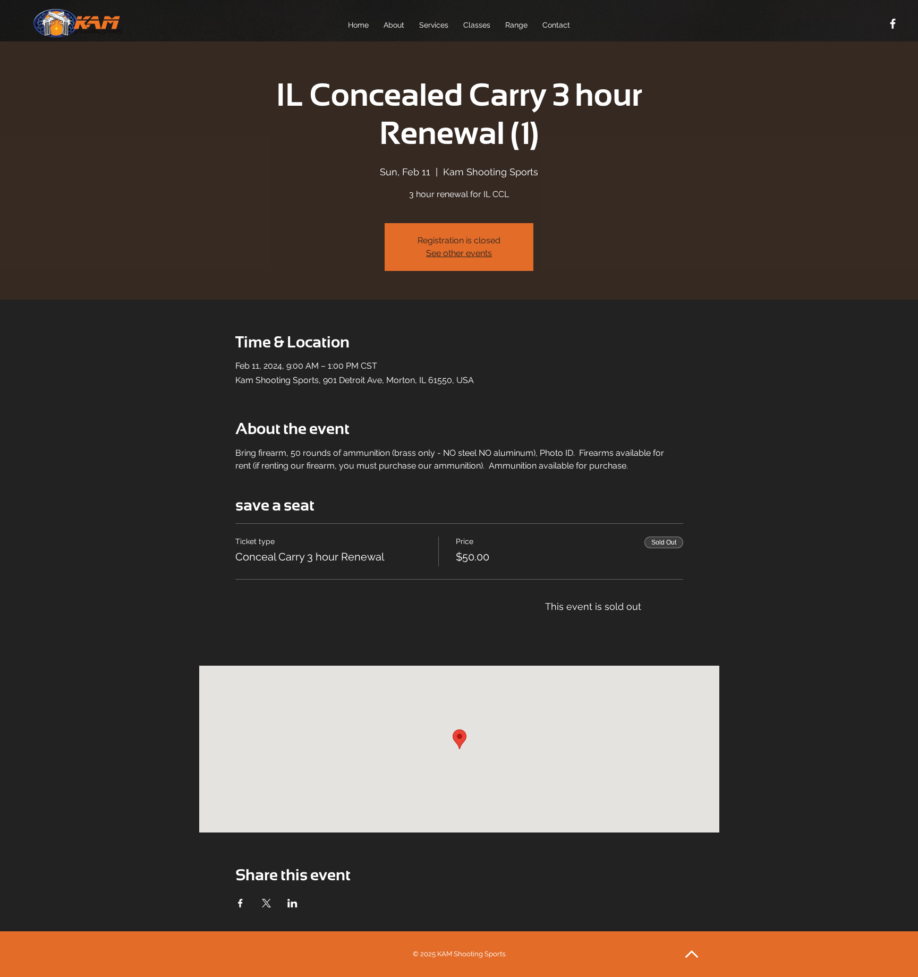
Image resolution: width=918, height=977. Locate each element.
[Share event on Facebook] (240, 903)
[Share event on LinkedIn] (292, 903)
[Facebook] (892, 23)
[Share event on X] (266, 903)
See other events (459, 253)
